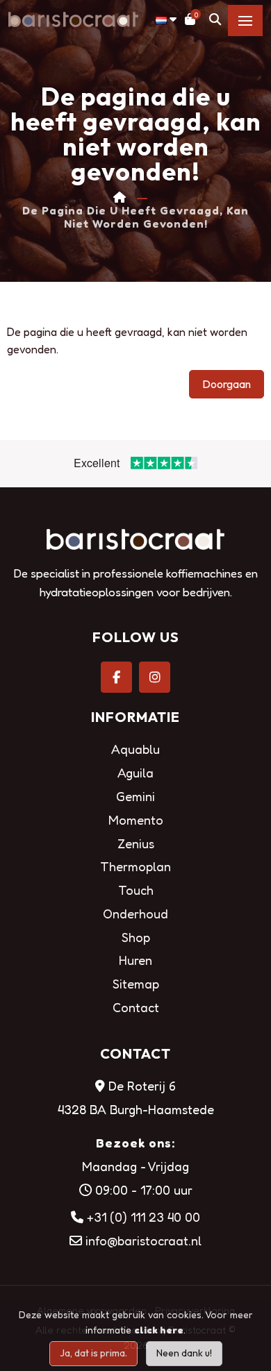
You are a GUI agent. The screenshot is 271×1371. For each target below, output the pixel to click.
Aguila (135, 772)
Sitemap (136, 983)
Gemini (135, 796)
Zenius (135, 843)
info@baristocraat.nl (143, 1240)
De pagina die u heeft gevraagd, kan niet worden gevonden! (135, 217)
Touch (136, 890)
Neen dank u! (184, 1353)
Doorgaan (226, 384)
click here (158, 1330)
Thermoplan (135, 866)
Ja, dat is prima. (93, 1353)
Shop (136, 937)
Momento (135, 819)
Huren (135, 960)
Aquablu (135, 749)
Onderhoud (135, 913)
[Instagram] (154, 677)
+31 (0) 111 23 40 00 (143, 1217)
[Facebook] (116, 677)
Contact (136, 1007)
